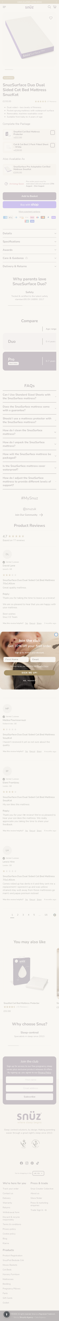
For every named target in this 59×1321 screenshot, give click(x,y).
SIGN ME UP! (30, 672)
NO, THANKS (29, 680)
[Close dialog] (56, 634)
